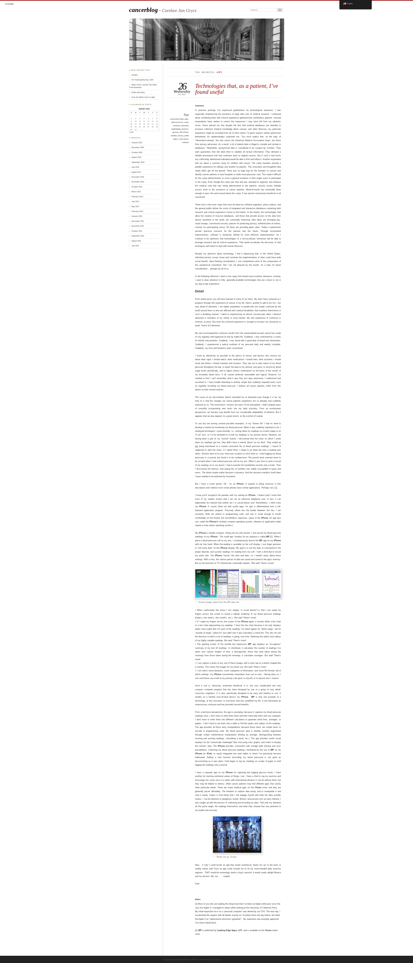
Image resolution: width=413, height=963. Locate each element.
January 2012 (136, 216)
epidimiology (176, 129)
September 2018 (137, 162)
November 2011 (137, 226)
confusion (176, 126)
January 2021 (136, 142)
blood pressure (177, 122)
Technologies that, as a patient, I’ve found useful (236, 88)
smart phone (183, 139)
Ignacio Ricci (215, 959)
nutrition (174, 136)
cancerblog (143, 9)
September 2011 (137, 236)
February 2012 (137, 211)
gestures (184, 129)
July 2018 (135, 167)
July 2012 (135, 201)
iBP (181, 132)
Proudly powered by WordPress (177, 959)
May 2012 (135, 206)
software (185, 142)
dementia (184, 126)
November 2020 (137, 147)
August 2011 (136, 241)
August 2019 (136, 157)
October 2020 (136, 152)
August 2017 (136, 172)
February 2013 (137, 197)
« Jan (131, 132)
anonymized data (177, 119)
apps (186, 119)
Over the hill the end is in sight (143, 97)
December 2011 (137, 221)
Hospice (134, 75)
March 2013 (136, 192)
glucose (176, 132)
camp (186, 122)
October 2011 (136, 231)
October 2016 (136, 187)
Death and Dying (138, 92)
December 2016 (137, 177)
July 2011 (135, 246)
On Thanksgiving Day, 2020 (142, 80)
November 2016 (137, 182)
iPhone (185, 132)
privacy (180, 136)
